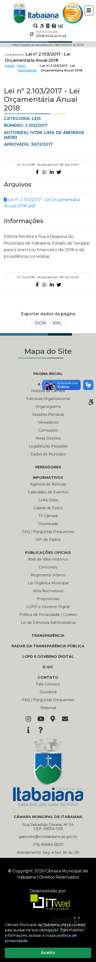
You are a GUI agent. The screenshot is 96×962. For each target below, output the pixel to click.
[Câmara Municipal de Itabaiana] (36, 13)
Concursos (48, 567)
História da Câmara (48, 390)
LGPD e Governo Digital (48, 606)
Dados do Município (48, 454)
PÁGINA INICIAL (48, 373)
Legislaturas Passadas (48, 446)
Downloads (48, 523)
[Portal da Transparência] (48, 25)
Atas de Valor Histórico (48, 559)
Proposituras (48, 598)
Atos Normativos (27, 68)
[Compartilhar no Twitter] (58, 172)
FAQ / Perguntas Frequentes (48, 531)
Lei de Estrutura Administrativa (48, 622)
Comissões (48, 430)
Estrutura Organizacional (48, 398)
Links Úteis (48, 500)
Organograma (48, 406)
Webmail (48, 707)
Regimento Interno (48, 575)
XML (56, 323)
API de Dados (48, 539)
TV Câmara (48, 516)
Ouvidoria (48, 692)
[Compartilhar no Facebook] (37, 172)
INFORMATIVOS (48, 477)
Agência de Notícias (48, 484)
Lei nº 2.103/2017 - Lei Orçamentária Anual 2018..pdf (42, 202)
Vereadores (48, 422)
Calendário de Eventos (48, 492)
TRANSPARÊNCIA (48, 635)
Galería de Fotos (48, 508)
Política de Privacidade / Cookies (48, 614)
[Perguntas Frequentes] (54, 25)
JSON (40, 323)
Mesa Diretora (48, 438)
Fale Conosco (48, 684)
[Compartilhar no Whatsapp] (44, 172)
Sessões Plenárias (48, 414)
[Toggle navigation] (88, 10)
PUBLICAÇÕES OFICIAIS (48, 552)
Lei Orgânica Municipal (48, 583)
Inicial (9, 66)
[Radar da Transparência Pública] (60, 25)
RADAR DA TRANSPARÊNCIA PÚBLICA (48, 646)
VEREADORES (48, 467)
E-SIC (48, 667)
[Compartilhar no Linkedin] (51, 172)
